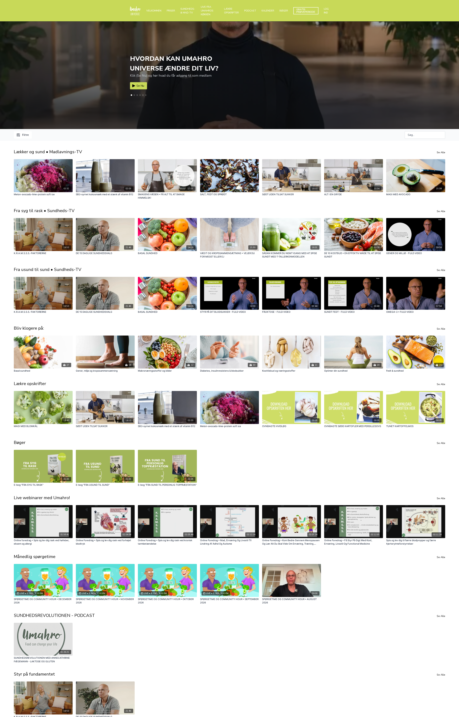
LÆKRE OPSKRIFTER (231, 10)
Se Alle (441, 152)
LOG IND (326, 10)
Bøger (19, 442)
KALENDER (268, 10)
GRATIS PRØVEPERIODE (305, 11)
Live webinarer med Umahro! (42, 498)
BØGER (284, 10)
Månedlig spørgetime (34, 556)
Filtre (25, 135)
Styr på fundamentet (34, 674)
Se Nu (140, 86)
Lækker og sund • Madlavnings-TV (48, 152)
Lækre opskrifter (30, 383)
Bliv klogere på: (29, 328)
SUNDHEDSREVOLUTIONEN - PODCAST (54, 615)
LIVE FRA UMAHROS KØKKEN (207, 10)
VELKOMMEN (153, 10)
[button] (134, 95)
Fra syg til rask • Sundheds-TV (44, 211)
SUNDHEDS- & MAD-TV (187, 10)
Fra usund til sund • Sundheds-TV (47, 269)
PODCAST (250, 10)
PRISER (171, 10)
